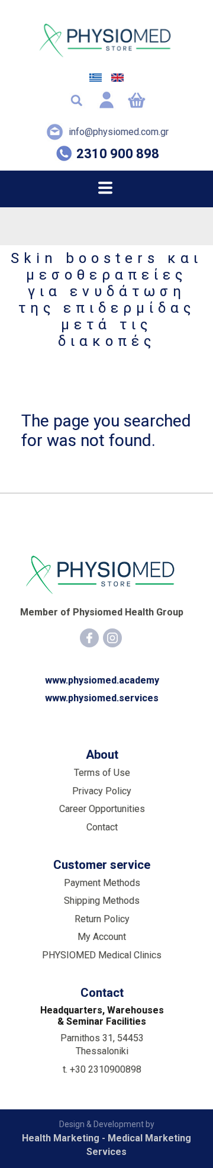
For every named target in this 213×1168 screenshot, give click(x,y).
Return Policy (102, 919)
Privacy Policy (101, 791)
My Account (102, 936)
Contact (102, 827)
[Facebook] (89, 637)
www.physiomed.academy (102, 680)
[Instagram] (112, 637)
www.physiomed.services (102, 698)
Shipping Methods (102, 900)
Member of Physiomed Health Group (101, 612)
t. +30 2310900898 (102, 1069)
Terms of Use (102, 772)
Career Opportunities (102, 808)
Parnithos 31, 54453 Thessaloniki (102, 1044)
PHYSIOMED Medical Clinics (102, 955)
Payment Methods (102, 882)
